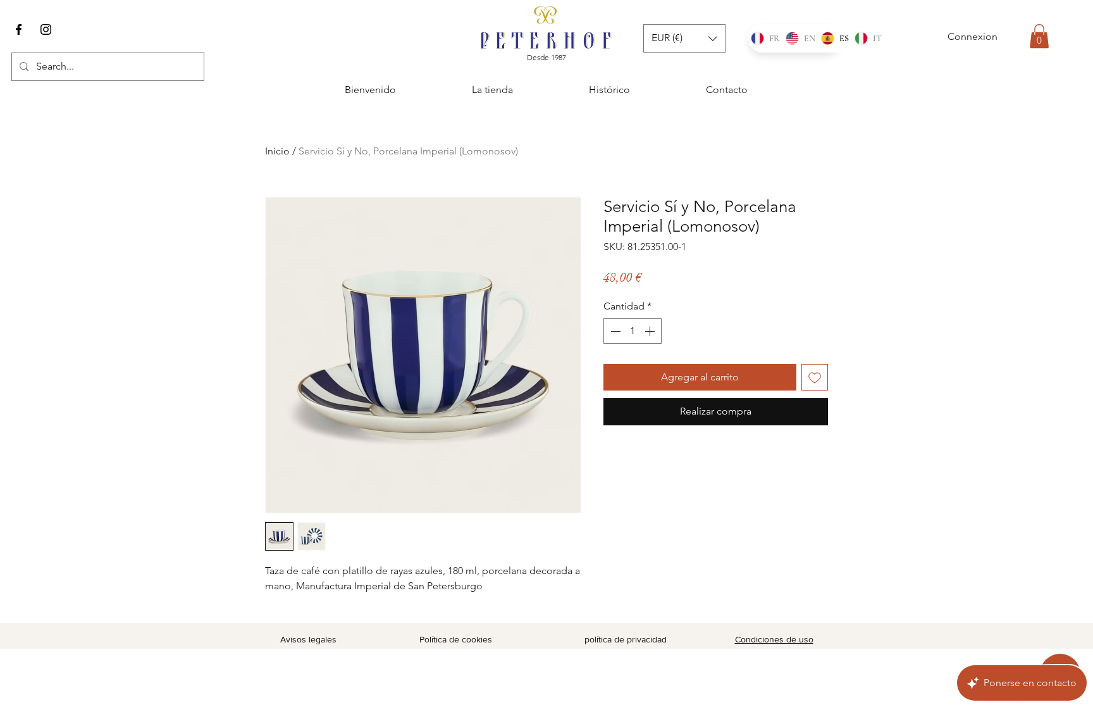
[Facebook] (18, 29)
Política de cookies (455, 639)
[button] (1039, 36)
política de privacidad (625, 639)
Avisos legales (308, 639)
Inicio (277, 151)
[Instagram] (46, 29)
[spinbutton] (632, 331)
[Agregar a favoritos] (814, 377)
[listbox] (684, 38)
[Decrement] (614, 331)
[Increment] (651, 331)
